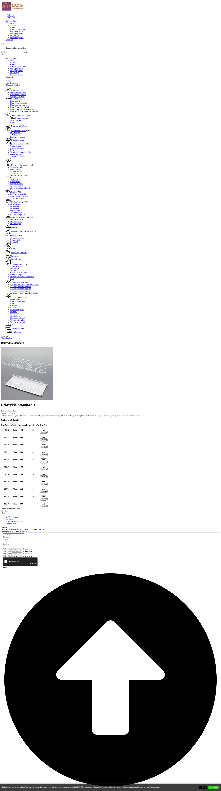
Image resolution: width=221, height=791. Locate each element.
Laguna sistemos (22, 118)
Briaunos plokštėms (18, 131)
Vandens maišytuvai (17, 322)
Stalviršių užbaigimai (17, 320)
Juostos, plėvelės (16, 154)
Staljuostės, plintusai (17, 318)
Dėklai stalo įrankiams (18, 301)
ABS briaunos (15, 135)
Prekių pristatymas (16, 31)
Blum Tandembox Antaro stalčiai (22, 109)
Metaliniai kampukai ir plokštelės (22, 277)
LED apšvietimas (17, 202)
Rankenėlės (15, 91)
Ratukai (14, 248)
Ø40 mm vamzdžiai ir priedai (20, 289)
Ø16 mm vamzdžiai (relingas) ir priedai (24, 285)
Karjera (13, 27)
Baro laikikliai (15, 182)
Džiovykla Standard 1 (13, 85)
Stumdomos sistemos (18, 115)
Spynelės (14, 256)
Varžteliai (13, 270)
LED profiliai (15, 208)
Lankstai (14, 192)
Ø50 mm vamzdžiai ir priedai (20, 291)
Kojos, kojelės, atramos (19, 165)
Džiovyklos (14, 303)
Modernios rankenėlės (18, 93)
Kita (11, 158)
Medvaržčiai (14, 268)
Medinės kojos (15, 224)
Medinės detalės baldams (20, 217)
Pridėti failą (7, 549)
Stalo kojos (14, 173)
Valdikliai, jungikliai (17, 215)
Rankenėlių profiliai (17, 97)
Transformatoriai (16, 212)
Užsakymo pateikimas (18, 29)
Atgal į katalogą (6, 338)
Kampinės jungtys (16, 275)
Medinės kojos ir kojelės (19, 175)
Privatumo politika (16, 38)
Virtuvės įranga (11, 83)
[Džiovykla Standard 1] (27, 399)
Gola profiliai (15, 240)
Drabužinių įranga (17, 140)
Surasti (26, 52)
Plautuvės (13, 312)
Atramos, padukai (16, 171)
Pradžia (8, 81)
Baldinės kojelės (16, 169)
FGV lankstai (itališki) (18, 194)
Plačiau (203, 787)
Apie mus (13, 25)
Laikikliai (14, 180)
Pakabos (14, 227)
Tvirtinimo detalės (17, 264)
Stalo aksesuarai (17, 259)
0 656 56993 (10, 17)
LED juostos (14, 206)
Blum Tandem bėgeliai (18, 103)
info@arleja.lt (10, 15)
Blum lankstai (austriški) (19, 196)
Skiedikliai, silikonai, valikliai (21, 152)
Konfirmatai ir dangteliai (19, 272)
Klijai (12, 150)
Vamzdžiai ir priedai (18, 283)
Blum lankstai (15, 101)
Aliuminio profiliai (17, 238)
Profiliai (14, 236)
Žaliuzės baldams (17, 328)
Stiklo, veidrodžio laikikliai (20, 188)
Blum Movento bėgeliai (18, 105)
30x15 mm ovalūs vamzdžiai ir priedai (24, 293)
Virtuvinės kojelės (16, 167)
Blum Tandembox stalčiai (19, 107)
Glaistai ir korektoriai (17, 156)
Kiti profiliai (14, 242)
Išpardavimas (16, 332)
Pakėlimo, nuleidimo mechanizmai (23, 231)
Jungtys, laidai (15, 210)
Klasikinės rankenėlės (18, 95)
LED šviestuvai (15, 204)
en (2, 54)
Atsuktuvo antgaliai (17, 148)
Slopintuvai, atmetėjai (19, 253)
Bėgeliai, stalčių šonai (19, 126)
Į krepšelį (44, 432)
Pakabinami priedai (17, 310)
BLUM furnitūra (17, 99)
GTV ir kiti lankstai (17, 198)
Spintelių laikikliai (16, 186)
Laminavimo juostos (17, 137)
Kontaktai (9, 40)
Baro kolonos (15, 299)
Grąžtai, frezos (15, 146)
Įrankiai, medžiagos (18, 144)
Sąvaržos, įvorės (16, 266)
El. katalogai (14, 36)
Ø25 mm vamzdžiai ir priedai (20, 287)
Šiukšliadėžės (15, 316)
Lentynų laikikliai (16, 184)
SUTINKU (213, 787)
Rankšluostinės (15, 314)
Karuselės (13, 305)
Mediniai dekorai (16, 222)
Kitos (12, 122)
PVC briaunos (15, 133)
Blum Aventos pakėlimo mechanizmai (24, 111)
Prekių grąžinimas (16, 34)
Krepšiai (13, 308)
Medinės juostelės (16, 220)
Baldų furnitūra (11, 21)
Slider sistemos (15, 120)
